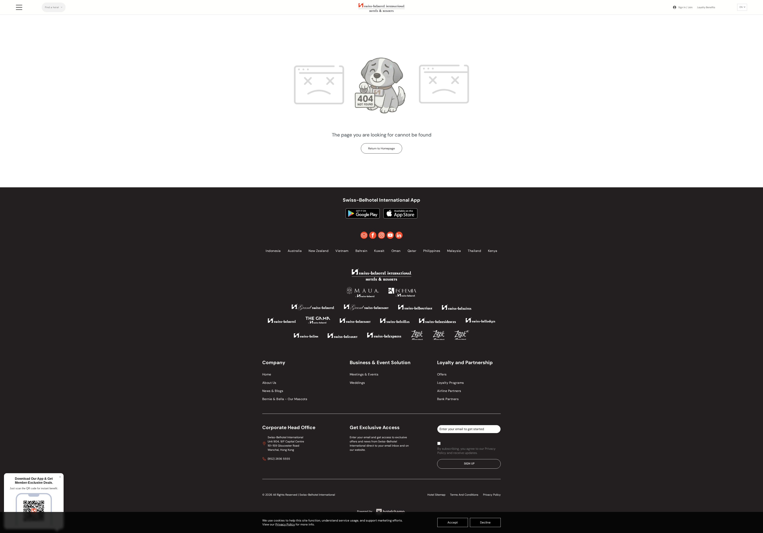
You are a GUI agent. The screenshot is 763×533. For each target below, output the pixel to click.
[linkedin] (399, 236)
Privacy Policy (285, 524)
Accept (452, 522)
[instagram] (381, 236)
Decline (485, 522)
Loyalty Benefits (706, 7)
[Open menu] (19, 7)
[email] (364, 236)
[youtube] (390, 236)
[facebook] (372, 236)
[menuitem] (54, 7)
